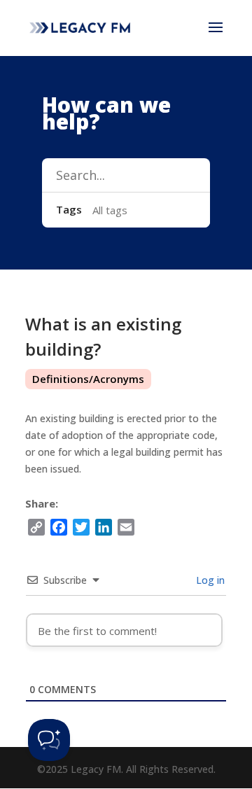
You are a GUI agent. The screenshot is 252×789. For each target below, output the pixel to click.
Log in (209, 580)
